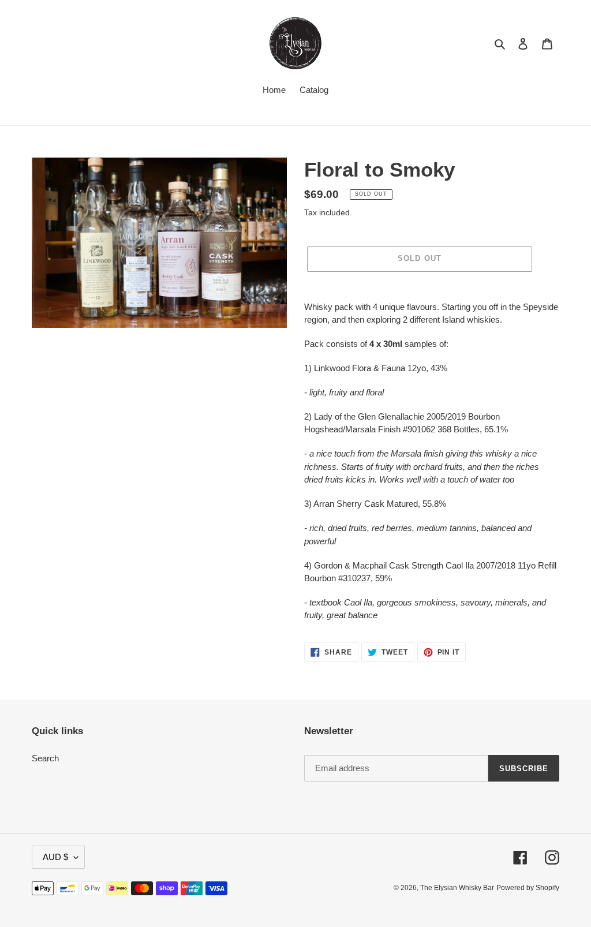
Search (45, 758)
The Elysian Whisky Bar (457, 888)
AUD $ (55, 857)
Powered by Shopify (527, 888)
